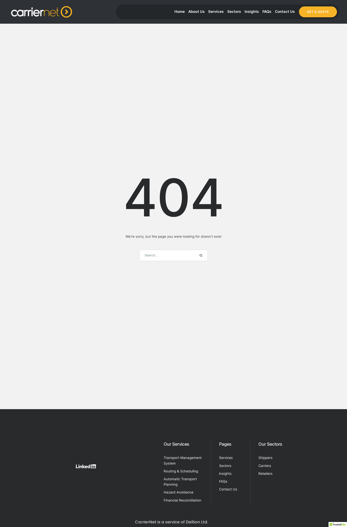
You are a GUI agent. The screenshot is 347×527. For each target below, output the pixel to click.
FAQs (223, 481)
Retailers (265, 474)
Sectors (225, 466)
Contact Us (228, 489)
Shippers (265, 458)
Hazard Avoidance (178, 492)
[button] (318, 11)
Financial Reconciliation (182, 500)
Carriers (264, 466)
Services (226, 458)
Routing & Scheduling (181, 471)
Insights (225, 474)
